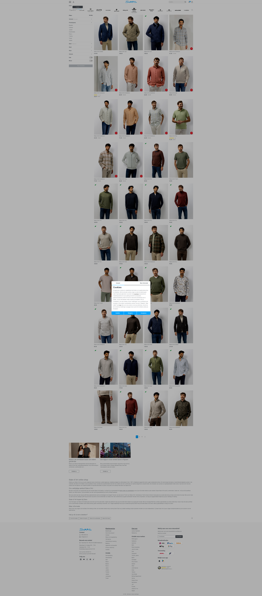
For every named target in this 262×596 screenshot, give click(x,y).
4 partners (136, 294)
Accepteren (143, 313)
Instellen (118, 313)
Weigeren (130, 313)
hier (120, 305)
